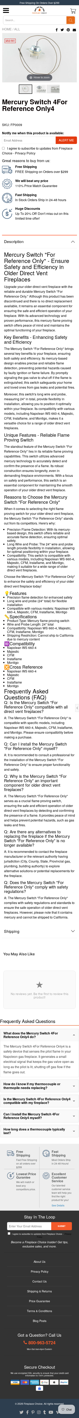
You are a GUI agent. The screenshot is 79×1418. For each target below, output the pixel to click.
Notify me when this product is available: (33, 133)
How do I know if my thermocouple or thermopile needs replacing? (31, 1086)
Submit (61, 1226)
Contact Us (39, 1281)
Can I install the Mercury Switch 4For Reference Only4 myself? (31, 1116)
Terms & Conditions (39, 1311)
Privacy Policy (25, 153)
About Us (39, 1262)
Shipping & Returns (39, 1291)
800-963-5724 (42, 1342)
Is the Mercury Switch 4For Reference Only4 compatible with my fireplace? (36, 1101)
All (17, 29)
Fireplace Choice (33, 1403)
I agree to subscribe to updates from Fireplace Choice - (41, 1235)
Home (7, 29)
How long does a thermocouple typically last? (34, 1131)
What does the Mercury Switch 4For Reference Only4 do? (30, 1035)
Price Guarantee (39, 1301)
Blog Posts (39, 1321)
